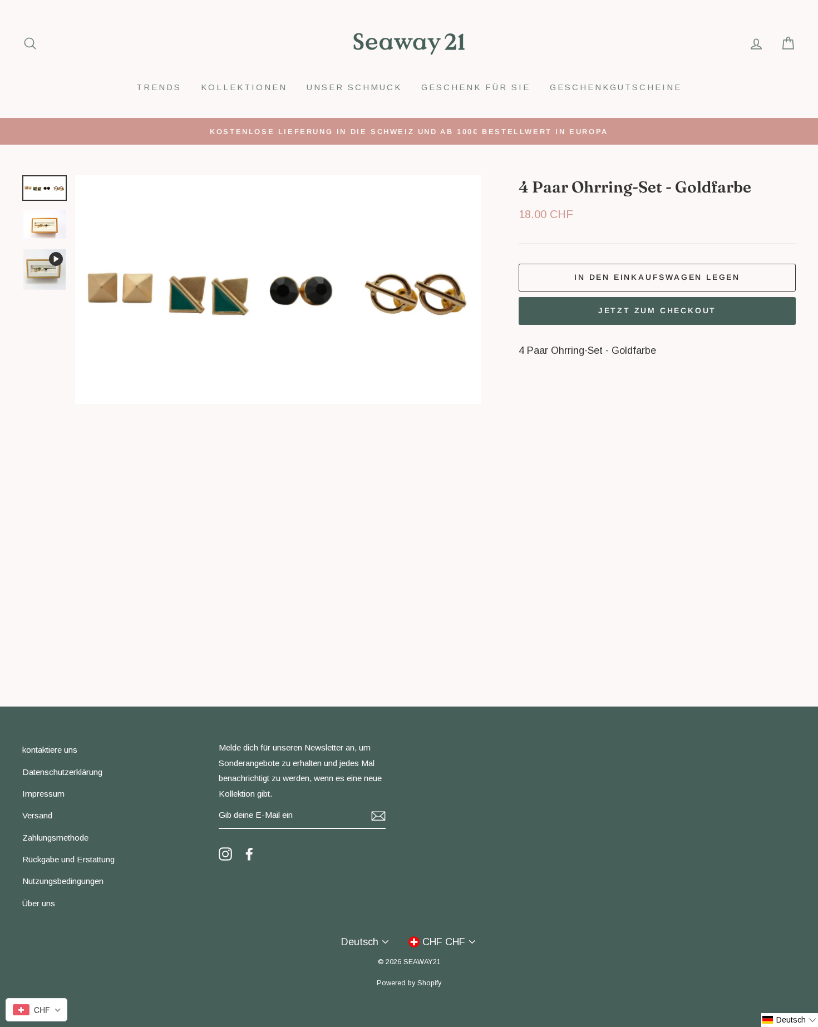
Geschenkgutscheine (616, 87)
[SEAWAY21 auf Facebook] (249, 853)
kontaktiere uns (49, 749)
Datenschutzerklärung (62, 772)
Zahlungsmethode (55, 837)
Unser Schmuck (354, 87)
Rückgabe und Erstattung (68, 859)
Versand (37, 815)
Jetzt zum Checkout (657, 310)
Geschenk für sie (475, 87)
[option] (409, 131)
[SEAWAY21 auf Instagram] (225, 853)
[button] (789, 1020)
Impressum (43, 793)
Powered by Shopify (409, 983)
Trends (158, 87)
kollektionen (244, 87)
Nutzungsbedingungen (63, 881)
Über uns (38, 903)
